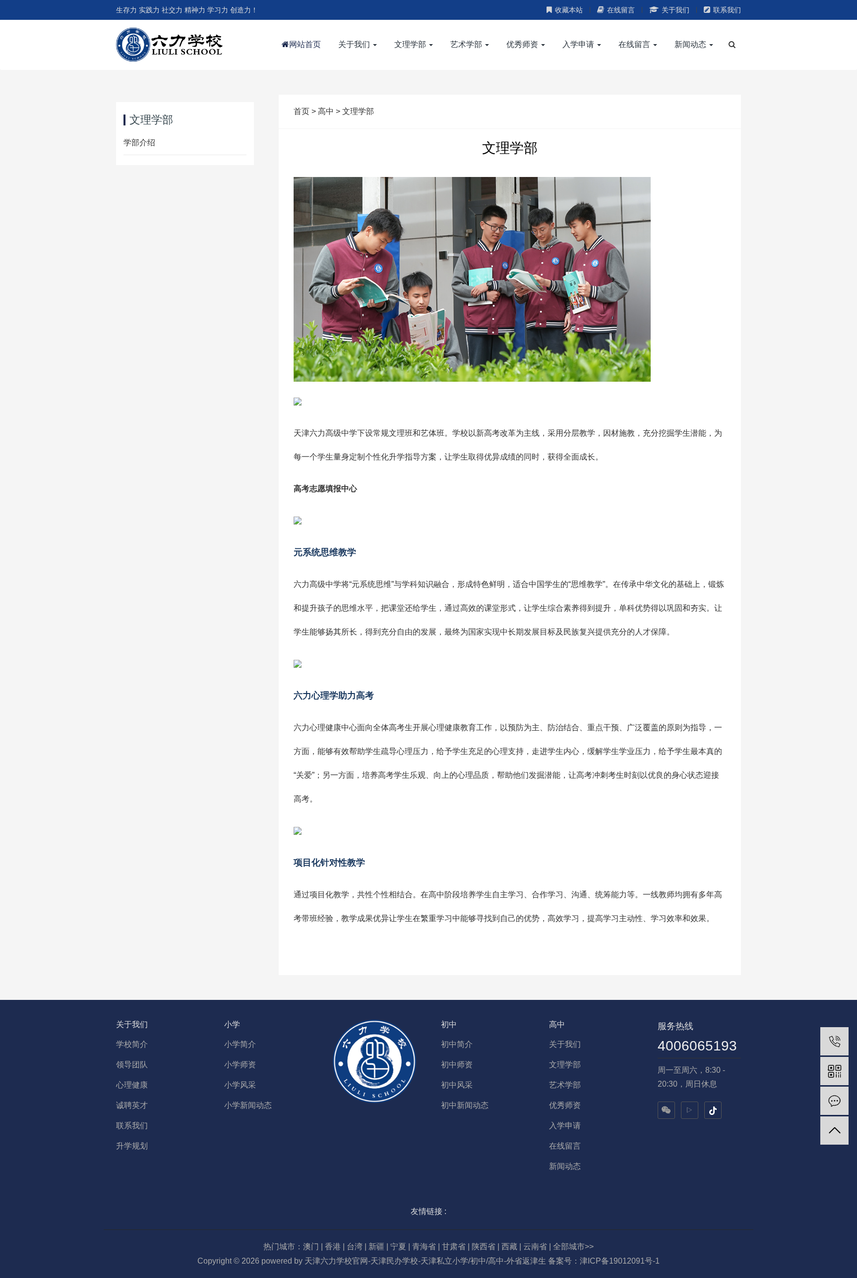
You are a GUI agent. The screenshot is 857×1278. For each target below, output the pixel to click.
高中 (326, 111)
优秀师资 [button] (523, 44)
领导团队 (132, 1064)
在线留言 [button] (635, 44)
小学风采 (240, 1085)
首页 (301, 111)
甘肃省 (454, 1246)
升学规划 (132, 1146)
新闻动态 (565, 1166)
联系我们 (727, 10)
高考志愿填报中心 (325, 488)
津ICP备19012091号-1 (620, 1261)
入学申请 (565, 1125)
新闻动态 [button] (691, 44)
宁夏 (398, 1246)
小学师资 (240, 1064)
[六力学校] (169, 44)
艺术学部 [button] (467, 44)
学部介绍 (139, 142)
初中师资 (457, 1064)
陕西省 (483, 1246)
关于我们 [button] (355, 44)
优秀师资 (565, 1105)
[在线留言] (834, 1101)
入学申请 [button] (579, 44)
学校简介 (132, 1044)
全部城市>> (573, 1246)
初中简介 (457, 1044)
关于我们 (675, 10)
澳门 (311, 1246)
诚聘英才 (132, 1105)
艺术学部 (565, 1085)
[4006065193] (834, 1041)
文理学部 (358, 111)
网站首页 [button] (305, 44)
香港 (333, 1246)
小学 (232, 1024)
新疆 (376, 1246)
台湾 (355, 1246)
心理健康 (132, 1085)
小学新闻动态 (248, 1105)
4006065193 (697, 1045)
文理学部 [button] (411, 44)
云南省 (535, 1246)
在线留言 (621, 10)
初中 (449, 1024)
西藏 (509, 1246)
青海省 (424, 1246)
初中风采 (457, 1085)
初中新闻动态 (465, 1105)
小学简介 (240, 1044)
